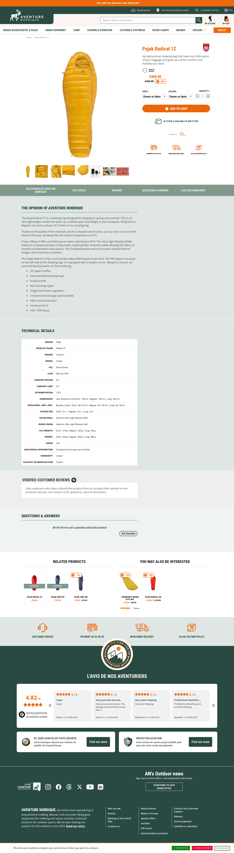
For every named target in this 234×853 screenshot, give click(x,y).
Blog (29, 787)
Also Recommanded (193, 190)
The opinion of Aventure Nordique (41, 190)
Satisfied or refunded (185, 826)
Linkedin (101, 787)
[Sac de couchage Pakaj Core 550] (57, 591)
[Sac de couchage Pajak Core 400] (80, 591)
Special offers (148, 818)
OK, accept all (182, 848)
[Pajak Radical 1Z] (27, 171)
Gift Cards (146, 828)
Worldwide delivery (176, 154)
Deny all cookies (203, 848)
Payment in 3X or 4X (92, 636)
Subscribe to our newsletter (164, 787)
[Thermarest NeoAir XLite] (130, 591)
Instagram (48, 787)
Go (198, 20)
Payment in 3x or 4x (154, 154)
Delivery (178, 816)
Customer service (42, 636)
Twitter (80, 787)
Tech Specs (79, 190)
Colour (172, 91)
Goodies (145, 823)
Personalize (222, 848)
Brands (111, 813)
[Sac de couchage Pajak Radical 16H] (153, 591)
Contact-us (114, 826)
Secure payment (183, 821)
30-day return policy (199, 154)
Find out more (98, 742)
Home (29, 37)
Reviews (117, 190)
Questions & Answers (155, 190)
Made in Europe (149, 813)
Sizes (145, 91)
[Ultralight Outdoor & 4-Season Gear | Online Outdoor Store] (26, 15)
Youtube (90, 787)
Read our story (75, 826)
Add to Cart (179, 109)
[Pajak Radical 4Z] (34, 591)
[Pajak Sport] (206, 48)
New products (148, 808)
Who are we (114, 808)
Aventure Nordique (38, 810)
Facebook (59, 787)
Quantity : (204, 91)
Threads (69, 787)
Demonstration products (154, 833)
